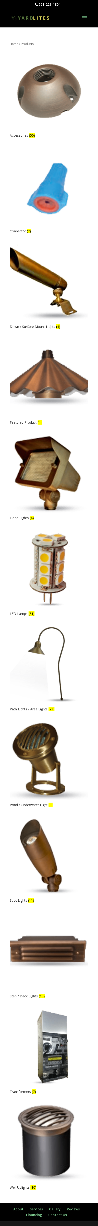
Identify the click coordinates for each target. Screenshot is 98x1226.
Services (36, 1209)
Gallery (55, 1209)
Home (14, 44)
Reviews (73, 1209)
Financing (34, 1215)
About (18, 1209)
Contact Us (57, 1215)
